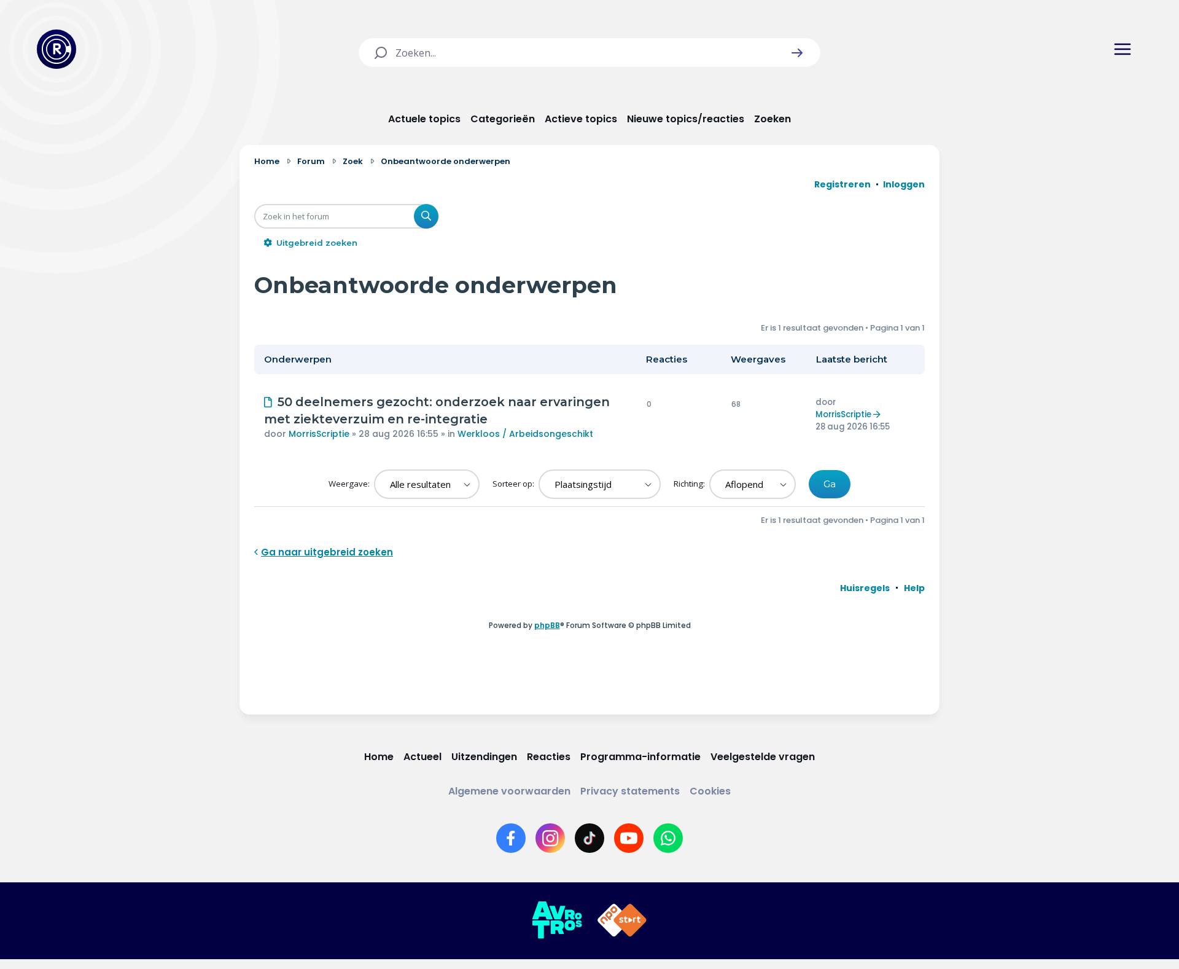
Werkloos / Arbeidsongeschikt (525, 434)
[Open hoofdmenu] (1122, 49)
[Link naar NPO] (622, 920)
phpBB (547, 625)
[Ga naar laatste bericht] (878, 414)
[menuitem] (865, 588)
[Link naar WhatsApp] (668, 838)
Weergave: (350, 483)
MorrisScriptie (319, 434)
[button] (797, 52)
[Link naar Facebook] (511, 838)
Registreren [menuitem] (842, 184)
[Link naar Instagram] (550, 838)
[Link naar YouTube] (629, 838)
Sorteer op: (514, 483)
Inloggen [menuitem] (904, 184)
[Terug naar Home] (56, 49)
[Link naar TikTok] (589, 838)
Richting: (690, 483)
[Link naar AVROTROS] (557, 920)
